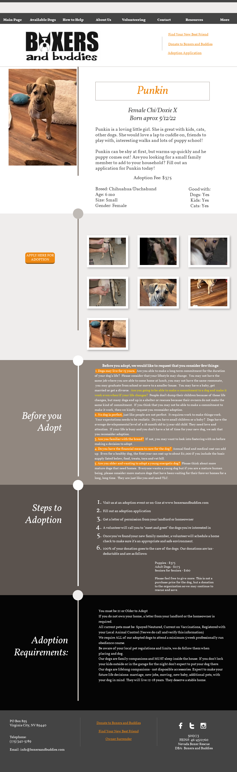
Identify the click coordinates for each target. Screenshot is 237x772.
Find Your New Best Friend (119, 731)
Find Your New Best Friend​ (188, 34)
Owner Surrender (119, 739)
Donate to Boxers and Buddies (190, 44)
